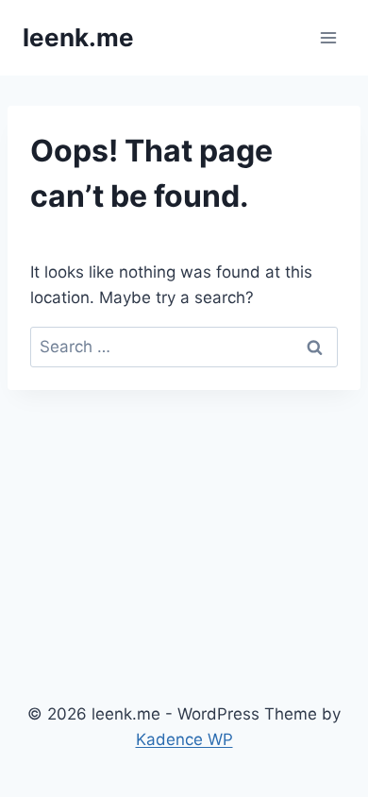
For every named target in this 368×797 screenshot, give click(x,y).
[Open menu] (327, 37)
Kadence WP (184, 739)
